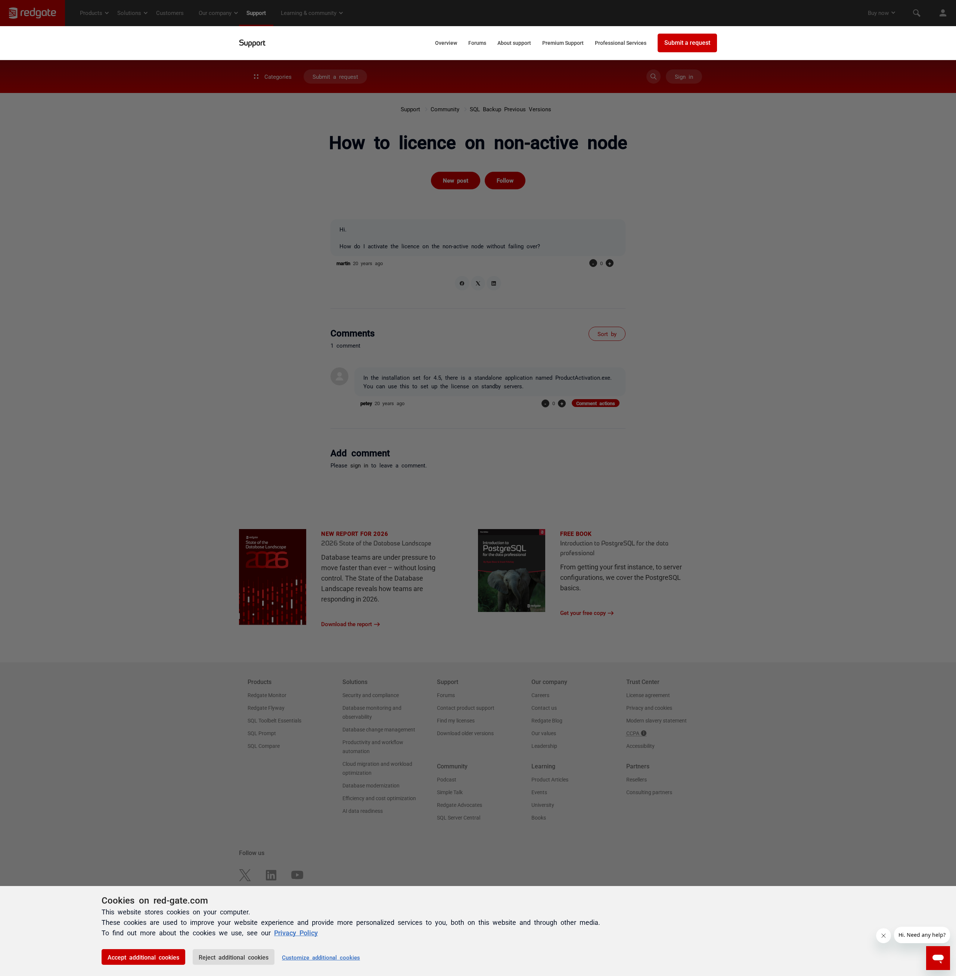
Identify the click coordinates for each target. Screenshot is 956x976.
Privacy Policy (296, 932)
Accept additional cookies (143, 957)
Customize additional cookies (321, 957)
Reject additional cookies (234, 957)
